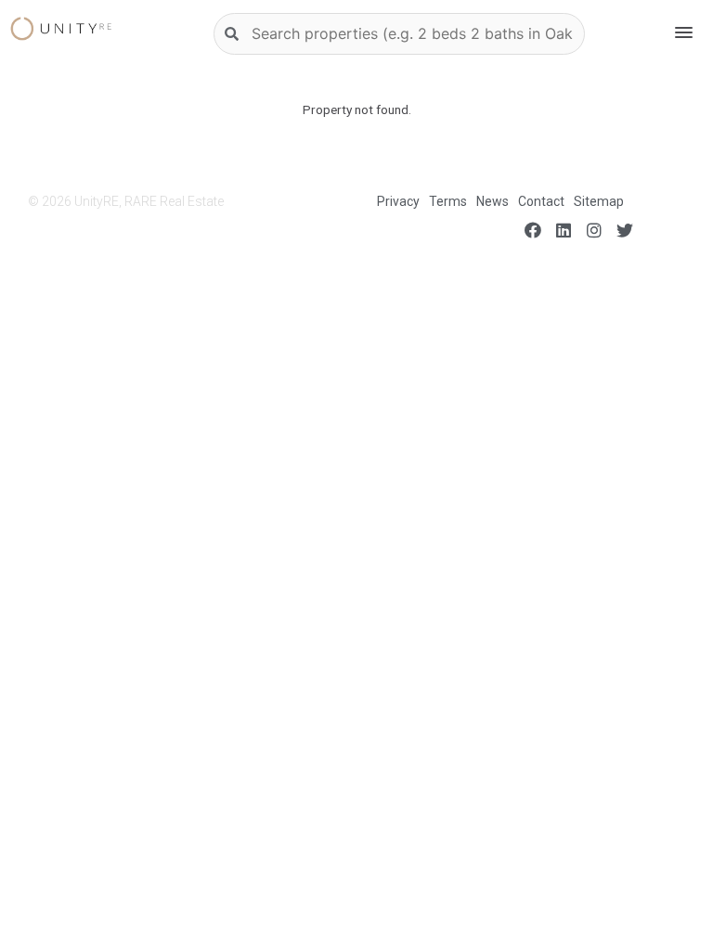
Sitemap (599, 201)
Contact (541, 201)
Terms (448, 201)
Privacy (398, 201)
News (492, 201)
